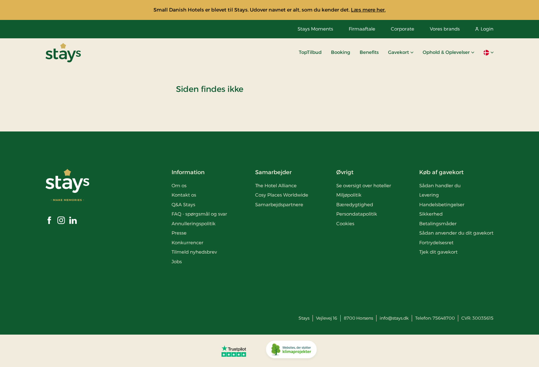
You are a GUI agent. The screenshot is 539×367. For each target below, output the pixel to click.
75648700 (444, 318)
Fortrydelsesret (436, 242)
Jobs (177, 262)
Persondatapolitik (356, 214)
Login (487, 29)
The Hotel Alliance (276, 185)
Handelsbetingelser (441, 204)
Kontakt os (184, 195)
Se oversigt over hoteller (363, 185)
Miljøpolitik (349, 195)
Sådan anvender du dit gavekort (456, 233)
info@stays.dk (394, 318)
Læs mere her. (368, 10)
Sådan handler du (440, 185)
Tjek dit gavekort (438, 252)
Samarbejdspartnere (279, 204)
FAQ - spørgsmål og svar (199, 214)
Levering (429, 195)
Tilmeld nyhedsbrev (194, 252)
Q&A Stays (183, 204)
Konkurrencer (187, 242)
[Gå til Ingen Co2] (291, 350)
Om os (179, 185)
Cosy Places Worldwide (281, 195)
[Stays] (63, 52)
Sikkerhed (431, 214)
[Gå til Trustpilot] (234, 351)
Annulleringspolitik (194, 223)
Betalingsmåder (438, 223)
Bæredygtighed (354, 204)
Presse (179, 233)
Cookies (345, 223)
